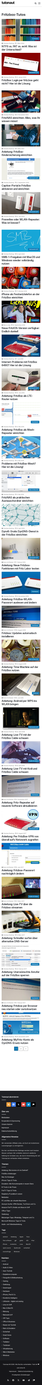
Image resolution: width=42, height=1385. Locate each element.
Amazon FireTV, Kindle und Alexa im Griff (16, 1207)
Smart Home (7, 1335)
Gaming (5, 1281)
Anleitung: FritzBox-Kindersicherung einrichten (17, 153)
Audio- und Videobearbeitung (12, 1224)
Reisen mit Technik (9, 1325)
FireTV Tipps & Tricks (9, 1190)
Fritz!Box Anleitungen (9, 1174)
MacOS (28, 1244)
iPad (32, 1240)
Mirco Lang (6, 325)
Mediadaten (6, 1117)
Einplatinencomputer (10, 1274)
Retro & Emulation (9, 1328)
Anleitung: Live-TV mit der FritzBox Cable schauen (16, 736)
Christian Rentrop (8, 43)
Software (6, 1338)
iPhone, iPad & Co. (9, 1294)
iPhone (5, 1244)
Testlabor (6, 1342)
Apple (21, 1237)
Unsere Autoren (7, 1124)
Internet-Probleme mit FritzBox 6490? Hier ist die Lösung (19, 363)
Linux (21, 1244)
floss (28, 1237)
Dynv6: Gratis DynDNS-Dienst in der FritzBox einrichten (20, 533)
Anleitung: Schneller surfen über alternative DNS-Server (20, 939)
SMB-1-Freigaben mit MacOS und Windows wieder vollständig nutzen (21, 260)
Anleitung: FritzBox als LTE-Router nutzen (17, 397)
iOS (27, 1240)
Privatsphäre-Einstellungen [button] (21, 1375)
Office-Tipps (6, 1211)
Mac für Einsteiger (8, 1177)
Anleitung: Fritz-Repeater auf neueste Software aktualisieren (19, 804)
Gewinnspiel (7, 1288)
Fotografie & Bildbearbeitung (13, 1278)
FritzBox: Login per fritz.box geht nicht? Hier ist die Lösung (20, 82)
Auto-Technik (7, 1271)
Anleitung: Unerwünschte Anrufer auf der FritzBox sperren (21, 973)
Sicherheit (6, 1332)
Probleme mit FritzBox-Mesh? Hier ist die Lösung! (19, 465)
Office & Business (9, 1321)
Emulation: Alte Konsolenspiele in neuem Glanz (18, 1184)
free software (7, 1240)
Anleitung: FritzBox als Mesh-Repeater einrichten (18, 431)
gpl (16, 1240)
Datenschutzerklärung (9, 1131)
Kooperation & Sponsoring (11, 1121)
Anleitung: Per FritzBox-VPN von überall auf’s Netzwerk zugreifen (20, 838)
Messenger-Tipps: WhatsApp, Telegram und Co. (18, 1217)
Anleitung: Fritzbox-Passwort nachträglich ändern (18, 872)
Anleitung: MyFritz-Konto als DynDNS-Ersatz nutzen (18, 1041)
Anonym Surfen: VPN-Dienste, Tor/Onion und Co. (19, 1204)
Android (5, 1264)
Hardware (6, 1291)
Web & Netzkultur (9, 1352)
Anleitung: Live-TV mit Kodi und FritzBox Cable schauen (19, 770)
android (5, 1237)
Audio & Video (8, 1267)
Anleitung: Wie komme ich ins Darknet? (15, 1170)
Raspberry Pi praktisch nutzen (12, 1194)
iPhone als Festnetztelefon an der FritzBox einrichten (21, 296)
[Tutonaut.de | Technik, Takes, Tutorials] (8, 3)
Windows (17, 1251)
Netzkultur (5, 1197)
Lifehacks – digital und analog (13, 1301)
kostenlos (13, 1244)
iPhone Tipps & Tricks (9, 1180)
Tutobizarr (6, 1345)
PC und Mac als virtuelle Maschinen (14, 1201)
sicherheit (27, 1248)
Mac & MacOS (8, 1308)
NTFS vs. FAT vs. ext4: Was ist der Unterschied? (19, 48)
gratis (21, 1240)
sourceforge (7, 1251)
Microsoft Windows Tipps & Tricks (13, 1221)
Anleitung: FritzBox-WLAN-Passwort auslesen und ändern (19, 601)
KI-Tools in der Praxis (9, 1187)
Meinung (6, 1311)
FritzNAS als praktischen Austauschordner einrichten (17, 499)
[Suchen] (35, 4)
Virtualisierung (8, 1348)
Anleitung (14, 1237)
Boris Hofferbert (8, 562)
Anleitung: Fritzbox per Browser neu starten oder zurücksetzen (19, 1007)
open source (7, 1248)
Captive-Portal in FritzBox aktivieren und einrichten (16, 187)
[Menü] (39, 4)
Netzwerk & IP (8, 1315)
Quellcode (17, 1248)
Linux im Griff (7, 1305)
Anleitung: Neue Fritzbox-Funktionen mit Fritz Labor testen (20, 567)
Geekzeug (5, 1214)
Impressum (5, 1128)
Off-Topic (6, 1318)
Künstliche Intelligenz (10, 1298)
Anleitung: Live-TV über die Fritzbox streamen (17, 906)
